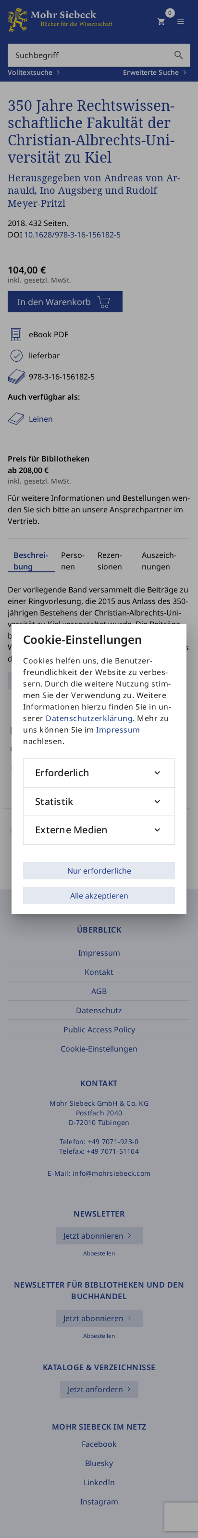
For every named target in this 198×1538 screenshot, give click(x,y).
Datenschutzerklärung (89, 718)
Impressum (118, 729)
